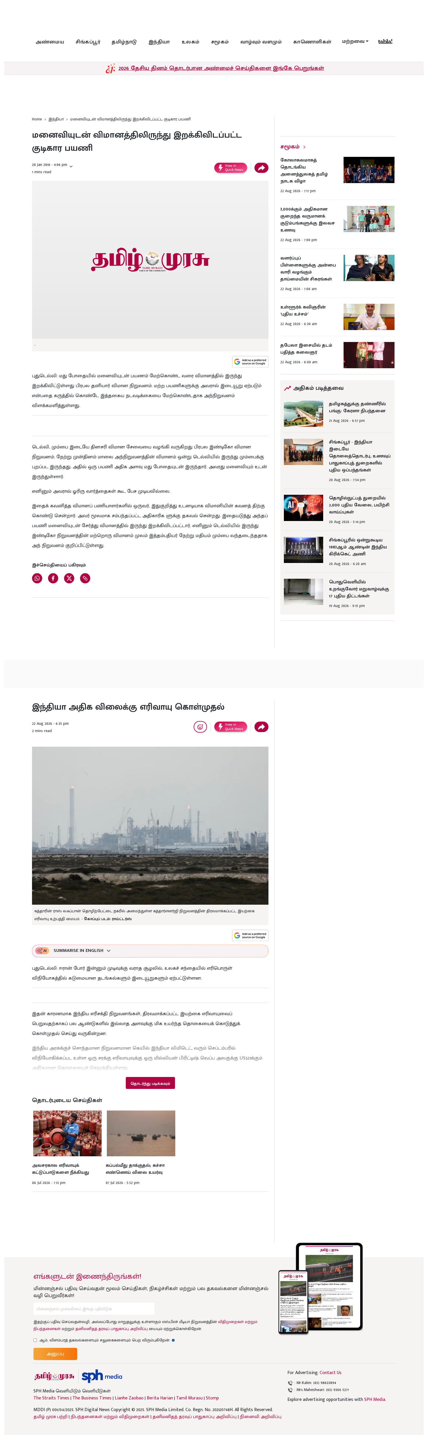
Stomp (212, 1398)
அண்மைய (50, 42)
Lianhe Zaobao (129, 1398)
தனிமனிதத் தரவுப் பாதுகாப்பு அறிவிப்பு (111, 1328)
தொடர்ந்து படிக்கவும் (150, 1083)
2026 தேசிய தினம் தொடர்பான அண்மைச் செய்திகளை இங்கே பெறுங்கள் (221, 68)
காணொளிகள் (312, 42)
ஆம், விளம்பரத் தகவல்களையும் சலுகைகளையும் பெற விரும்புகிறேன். (107, 1340)
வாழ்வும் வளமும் (261, 42)
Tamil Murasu (189, 1398)
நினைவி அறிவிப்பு (261, 1417)
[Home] (102, 1376)
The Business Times (92, 1398)
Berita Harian (160, 1398)
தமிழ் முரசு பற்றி (50, 1417)
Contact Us (331, 1373)
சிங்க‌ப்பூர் (88, 42)
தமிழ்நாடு (124, 42)
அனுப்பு (55, 1354)
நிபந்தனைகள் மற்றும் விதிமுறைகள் (110, 1417)
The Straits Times (51, 1398)
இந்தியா (159, 42)
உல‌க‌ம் (190, 42)
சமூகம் (220, 42)
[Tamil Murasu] (54, 1376)
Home (37, 119)
